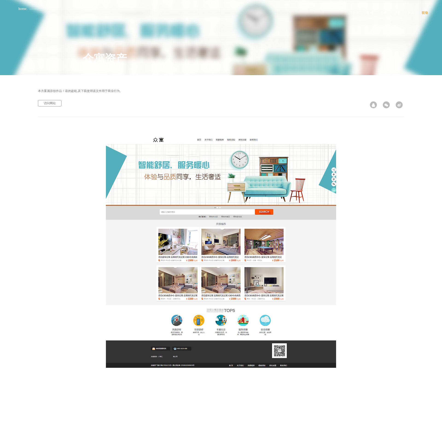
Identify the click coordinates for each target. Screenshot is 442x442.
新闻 (411, 13)
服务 (383, 13)
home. (22, 9)
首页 (356, 13)
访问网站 (50, 103)
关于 (397, 13)
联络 (425, 13)
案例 (369, 13)
